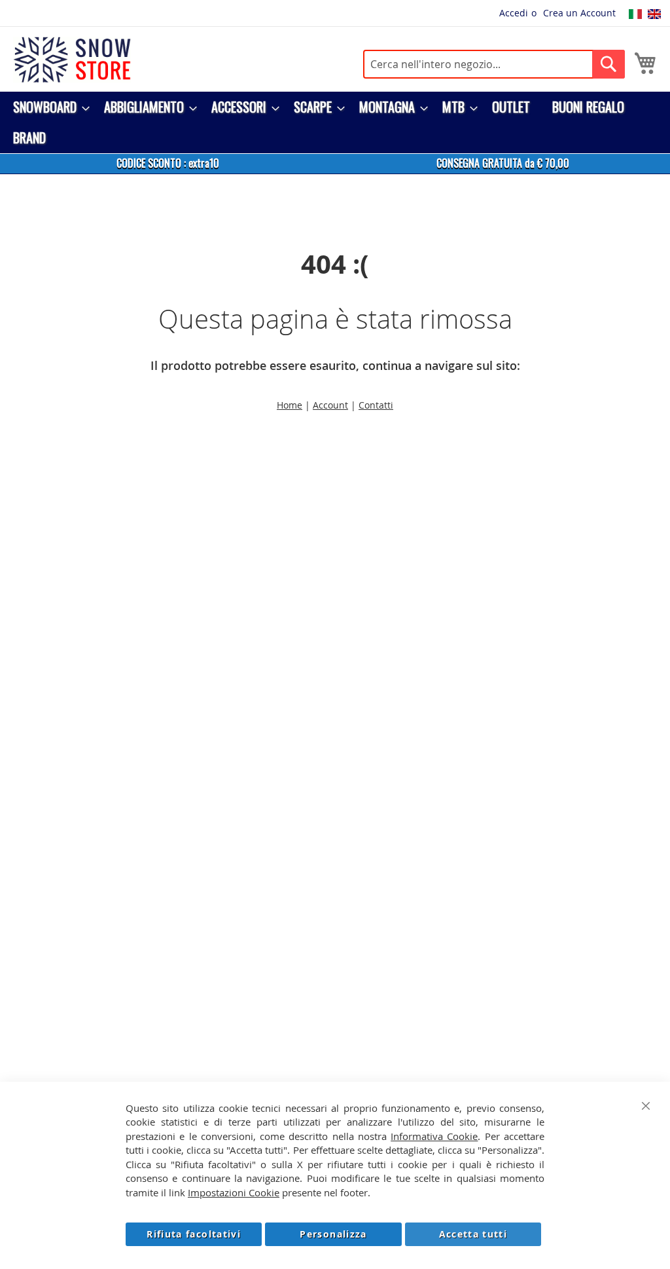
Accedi (513, 13)
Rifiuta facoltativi (194, 1234)
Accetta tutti (473, 1234)
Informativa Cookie (434, 1136)
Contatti (376, 405)
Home (289, 405)
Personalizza (333, 1234)
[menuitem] (47, 107)
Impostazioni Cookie (233, 1192)
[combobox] (494, 64)
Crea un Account (579, 13)
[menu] (335, 122)
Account (330, 405)
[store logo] (72, 60)
